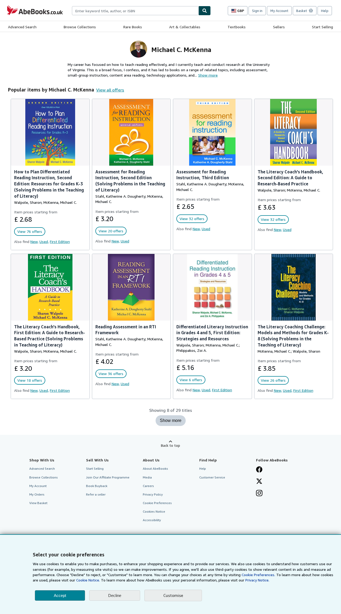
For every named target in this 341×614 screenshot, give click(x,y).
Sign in (257, 11)
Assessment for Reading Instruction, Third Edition (202, 175)
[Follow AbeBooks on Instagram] (259, 493)
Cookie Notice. (88, 580)
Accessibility (152, 520)
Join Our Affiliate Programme (107, 477)
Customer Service (212, 477)
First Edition (60, 241)
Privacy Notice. (257, 580)
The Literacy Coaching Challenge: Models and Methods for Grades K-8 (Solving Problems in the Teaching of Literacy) (293, 336)
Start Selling (322, 27)
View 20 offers (111, 231)
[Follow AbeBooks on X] (259, 482)
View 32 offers (192, 218)
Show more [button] (208, 75)
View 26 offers (273, 380)
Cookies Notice (154, 511)
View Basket (38, 503)
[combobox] (135, 10)
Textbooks (237, 27)
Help (324, 11)
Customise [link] (173, 595)
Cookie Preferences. (258, 574)
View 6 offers (191, 379)
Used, (44, 241)
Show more (170, 420)
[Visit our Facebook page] (259, 470)
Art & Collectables (184, 27)
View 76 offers (29, 231)
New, (34, 241)
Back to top (170, 445)
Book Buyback (96, 486)
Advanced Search (22, 27)
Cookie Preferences (157, 503)
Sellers (279, 27)
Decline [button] (114, 595)
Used (125, 241)
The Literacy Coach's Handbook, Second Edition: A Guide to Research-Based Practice (290, 178)
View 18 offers (29, 380)
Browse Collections (80, 27)
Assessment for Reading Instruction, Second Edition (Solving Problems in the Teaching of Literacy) (130, 181)
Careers (148, 486)
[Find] (204, 10)
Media (147, 477)
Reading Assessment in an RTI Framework (125, 330)
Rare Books (132, 27)
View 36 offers (111, 373)
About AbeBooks (155, 469)
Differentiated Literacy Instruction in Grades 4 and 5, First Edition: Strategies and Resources (212, 333)
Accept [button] (60, 595)
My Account (279, 11)
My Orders (36, 494)
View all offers (110, 90)
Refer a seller (95, 494)
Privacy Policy (153, 494)
